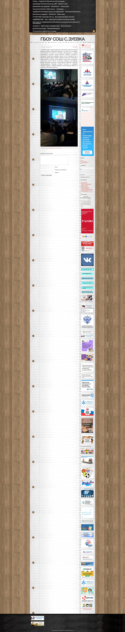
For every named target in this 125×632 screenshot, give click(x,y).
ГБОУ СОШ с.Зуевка (62, 39)
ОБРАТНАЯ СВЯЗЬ (84, 186)
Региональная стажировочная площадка (44, 31)
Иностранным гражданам (40, 14)
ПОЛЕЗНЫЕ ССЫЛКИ (85, 187)
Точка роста (36, 26)
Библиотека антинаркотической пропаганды (62, 19)
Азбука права (61, 14)
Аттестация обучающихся (72, 11)
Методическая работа (53, 28)
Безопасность (55, 6)
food (46, 19)
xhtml (64, 630)
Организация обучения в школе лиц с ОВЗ (45, 3)
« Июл (82, 206)
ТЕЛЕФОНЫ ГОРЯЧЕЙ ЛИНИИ (86, 189)
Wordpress (71, 630)
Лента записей (83, 161)
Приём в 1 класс (63, 3)
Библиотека (52, 14)
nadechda (75, 46)
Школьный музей (66, 26)
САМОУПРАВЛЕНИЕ (85, 188)
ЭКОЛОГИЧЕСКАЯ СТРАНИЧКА (87, 191)
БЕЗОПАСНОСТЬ (84, 182)
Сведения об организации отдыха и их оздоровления (48, 11)
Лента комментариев (85, 162)
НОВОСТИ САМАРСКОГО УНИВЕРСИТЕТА (86, 185)
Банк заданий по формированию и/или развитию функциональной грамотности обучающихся (56, 22)
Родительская (65, 6)
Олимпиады (60, 9)
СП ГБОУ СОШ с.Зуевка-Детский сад (43, 16)
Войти (82, 160)
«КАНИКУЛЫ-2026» (38, 19)
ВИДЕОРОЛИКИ (84, 183)
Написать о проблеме (87, 152)
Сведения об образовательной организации (52, 1)
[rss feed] (94, 31)
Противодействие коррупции (41, 6)
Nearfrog (58, 630)
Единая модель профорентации (50, 26)
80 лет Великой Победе (39, 28)
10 (81, 201)
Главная (35, 1)
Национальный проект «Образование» (44, 9)
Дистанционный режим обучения (64, 16)
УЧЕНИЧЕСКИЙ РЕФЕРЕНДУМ (86, 190)
